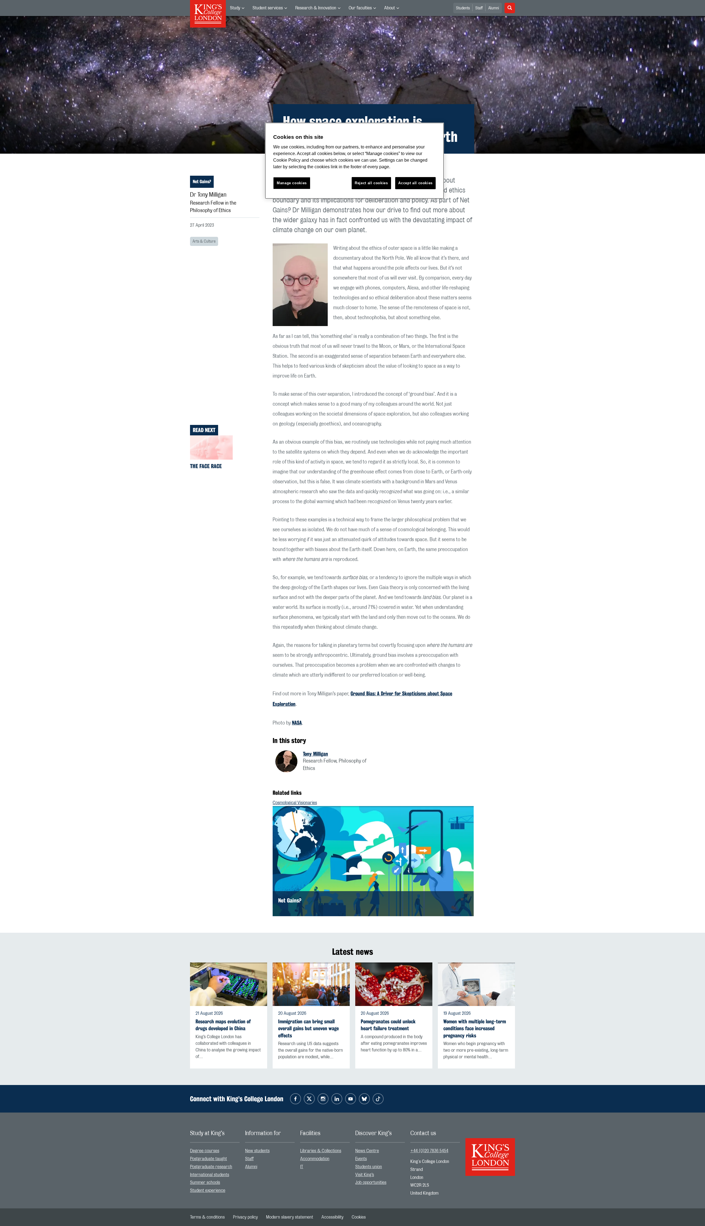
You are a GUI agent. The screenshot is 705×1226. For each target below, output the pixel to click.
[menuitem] (237, 8)
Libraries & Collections (320, 1151)
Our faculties (360, 8)
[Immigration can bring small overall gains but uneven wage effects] (311, 984)
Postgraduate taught (208, 1159)
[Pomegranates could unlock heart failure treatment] (393, 984)
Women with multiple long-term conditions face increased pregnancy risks (474, 1028)
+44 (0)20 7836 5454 (429, 1151)
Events (361, 1159)
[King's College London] (490, 1152)
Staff (479, 8)
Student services (268, 8)
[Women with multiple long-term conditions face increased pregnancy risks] (476, 984)
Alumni (493, 8)
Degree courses (204, 1151)
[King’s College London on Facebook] (295, 1098)
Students (463, 8)
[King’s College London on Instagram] (323, 1098)
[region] (354, 161)
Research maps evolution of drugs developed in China (223, 1025)
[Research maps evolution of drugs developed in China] (228, 984)
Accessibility (332, 1217)
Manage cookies (292, 183)
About (389, 8)
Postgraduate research (211, 1167)
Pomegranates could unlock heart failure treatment (388, 1025)
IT (301, 1167)
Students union (368, 1167)
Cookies (359, 1217)
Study (235, 8)
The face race (206, 466)
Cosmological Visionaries (295, 803)
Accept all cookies (415, 183)
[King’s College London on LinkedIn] (336, 1098)
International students (209, 1175)
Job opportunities (370, 1182)
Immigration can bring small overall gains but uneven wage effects (308, 1028)
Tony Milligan (315, 753)
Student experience (207, 1190)
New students (257, 1151)
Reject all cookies (371, 183)
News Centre (367, 1151)
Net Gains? (202, 181)
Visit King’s (364, 1175)
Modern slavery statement (289, 1217)
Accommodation (314, 1159)
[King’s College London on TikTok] (378, 1098)
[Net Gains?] (373, 861)
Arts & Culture (204, 241)
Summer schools (205, 1182)
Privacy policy (245, 1217)
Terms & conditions (207, 1217)
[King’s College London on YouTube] (350, 1098)
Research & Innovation (315, 8)
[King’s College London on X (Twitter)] (309, 1098)
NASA (297, 722)
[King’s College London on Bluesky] (364, 1098)
